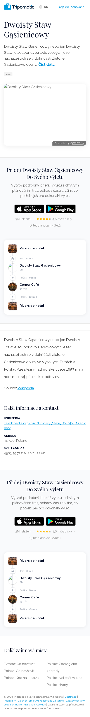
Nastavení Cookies (35, 704)
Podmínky (10, 700)
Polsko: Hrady (57, 685)
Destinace (70, 696)
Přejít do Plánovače (70, 7)
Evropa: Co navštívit (19, 664)
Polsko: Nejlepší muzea (64, 678)
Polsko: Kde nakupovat (22, 678)
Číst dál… (46, 64)
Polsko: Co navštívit (19, 671)
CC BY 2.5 (78, 143)
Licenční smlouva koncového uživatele (41, 700)
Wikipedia (25, 388)
